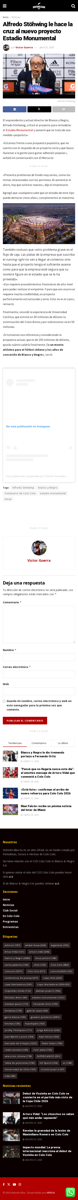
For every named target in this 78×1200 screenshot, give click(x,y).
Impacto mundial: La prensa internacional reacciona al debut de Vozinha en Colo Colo (47, 1151)
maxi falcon (49, 1036)
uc (67, 1062)
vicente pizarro (52, 1069)
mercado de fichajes (21, 1043)
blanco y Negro (47, 487)
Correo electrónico (17, 667)
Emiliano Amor (16, 997)
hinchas (12, 1023)
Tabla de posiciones (20, 1062)
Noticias (16, 17)
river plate (42, 1049)
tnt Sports (49, 1062)
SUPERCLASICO (48, 1056)
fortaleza (13, 1010)
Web (6, 684)
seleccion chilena (18, 1056)
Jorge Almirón (48, 1030)
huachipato (35, 1023)
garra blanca (15, 1017)
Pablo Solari (52, 1043)
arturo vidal (39, 951)
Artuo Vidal (14, 951)
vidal (10, 1076)
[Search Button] (73, 5)
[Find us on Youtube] (14, 1184)
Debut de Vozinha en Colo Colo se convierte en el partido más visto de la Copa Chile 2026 (47, 1097)
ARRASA (51, 1192)
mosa (8, 499)
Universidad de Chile (20, 1069)
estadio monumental (53, 493)
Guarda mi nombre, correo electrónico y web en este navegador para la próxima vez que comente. (39, 705)
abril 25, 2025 (46, 47)
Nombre (9, 650)
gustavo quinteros (45, 1017)
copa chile (52, 977)
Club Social (10, 910)
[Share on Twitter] (39, 109)
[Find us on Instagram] (20, 1184)
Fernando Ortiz (45, 1004)
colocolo (14, 971)
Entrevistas (11, 927)
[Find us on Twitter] (8, 1184)
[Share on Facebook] (15, 109)
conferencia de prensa (21, 977)
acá (11, 876)
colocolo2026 (61, 971)
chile (40, 964)
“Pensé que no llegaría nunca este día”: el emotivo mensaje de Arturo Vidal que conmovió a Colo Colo (48, 772)
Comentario (12, 602)
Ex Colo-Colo (11, 916)
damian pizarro (48, 990)
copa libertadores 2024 (53, 984)
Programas (10, 921)
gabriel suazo (37, 1010)
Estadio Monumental (19, 130)
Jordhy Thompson (18, 1030)
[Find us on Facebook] (4, 1184)
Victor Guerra (24, 47)
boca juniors (45, 958)
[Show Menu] (4, 5)
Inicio (6, 17)
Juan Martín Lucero (19, 1036)
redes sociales (16, 1049)
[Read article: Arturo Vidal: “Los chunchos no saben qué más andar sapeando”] (11, 1118)
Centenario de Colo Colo (20, 493)
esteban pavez (16, 1004)
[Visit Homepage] (38, 6)
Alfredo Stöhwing (23, 487)
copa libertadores (18, 984)
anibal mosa (35, 945)
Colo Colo (36, 971)
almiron (12, 945)
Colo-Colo (60, 964)
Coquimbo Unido (18, 990)
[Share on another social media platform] (63, 109)
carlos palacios (17, 964)
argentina (60, 945)
